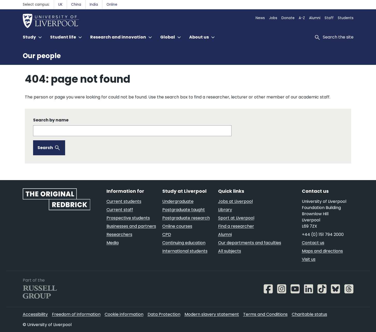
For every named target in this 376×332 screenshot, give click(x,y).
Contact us (313, 243)
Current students (123, 201)
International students (185, 251)
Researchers (119, 234)
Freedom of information (76, 314)
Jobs (273, 18)
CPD (166, 234)
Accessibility (35, 314)
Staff (329, 18)
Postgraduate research (186, 218)
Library (225, 210)
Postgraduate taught (183, 210)
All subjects (229, 251)
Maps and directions (322, 251)
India (94, 4)
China (76, 4)
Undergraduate (178, 201)
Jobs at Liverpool (235, 201)
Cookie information (124, 314)
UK (60, 4)
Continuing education (183, 243)
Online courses (177, 226)
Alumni (314, 18)
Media (112, 243)
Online (111, 4)
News (260, 18)
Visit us (309, 259)
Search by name (50, 120)
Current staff (119, 210)
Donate (288, 18)
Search (45, 148)
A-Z (302, 18)
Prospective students (128, 218)
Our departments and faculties (249, 243)
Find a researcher (236, 226)
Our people (42, 55)
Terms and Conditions (265, 314)
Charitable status (309, 314)
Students (346, 18)
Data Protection (164, 314)
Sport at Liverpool (236, 218)
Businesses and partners (131, 226)
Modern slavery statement (212, 314)
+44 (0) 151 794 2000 (323, 234)
